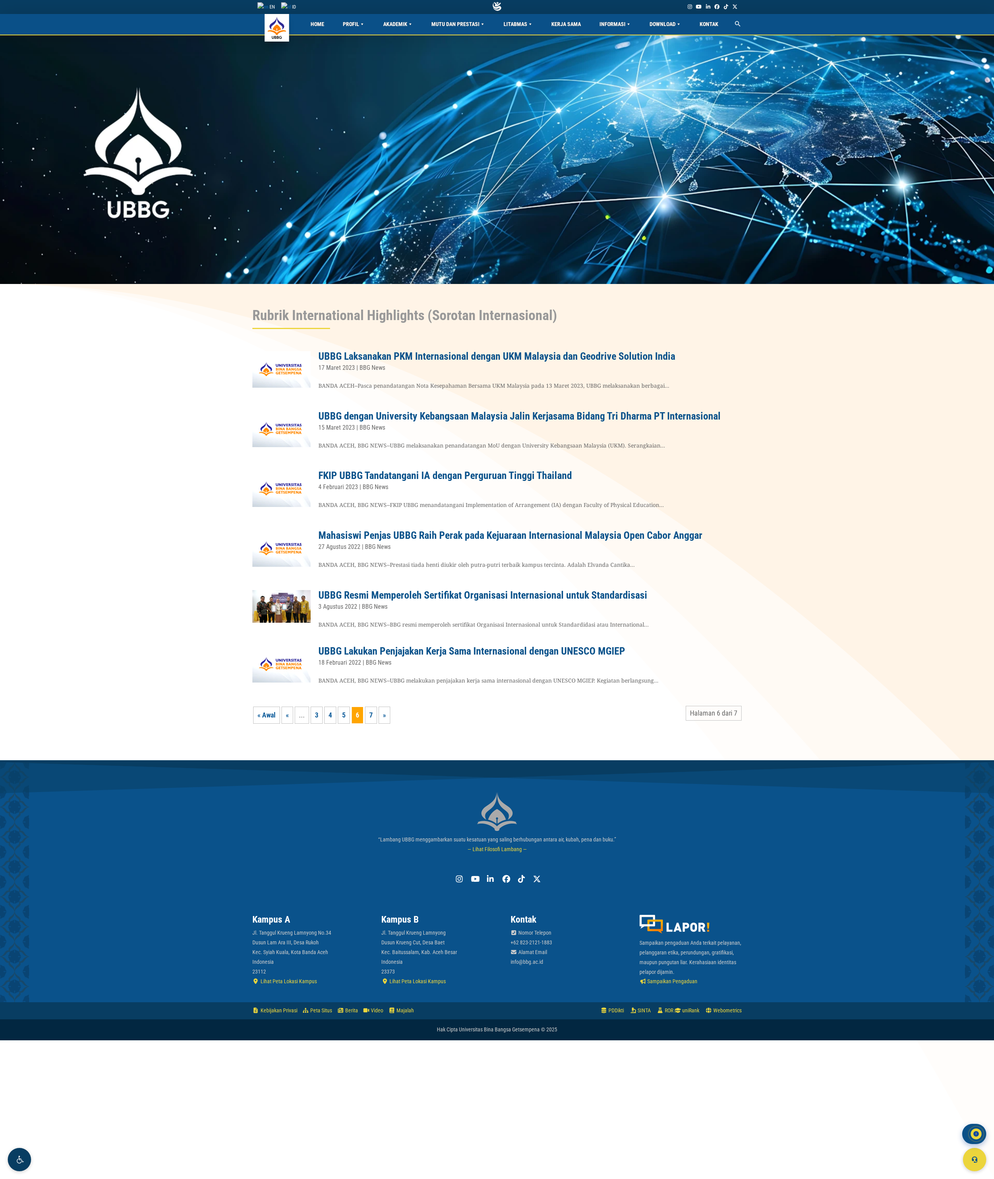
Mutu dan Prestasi (455, 24)
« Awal (266, 715)
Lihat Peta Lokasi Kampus (288, 981)
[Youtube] (699, 7)
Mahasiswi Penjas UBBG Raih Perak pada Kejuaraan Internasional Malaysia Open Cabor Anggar (510, 535)
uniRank (690, 1010)
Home (317, 24)
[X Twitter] (735, 7)
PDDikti (615, 1010)
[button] (19, 1159)
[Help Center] (974, 1159)
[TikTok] (726, 7)
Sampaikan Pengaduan (671, 981)
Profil (351, 24)
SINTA (643, 1010)
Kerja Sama (566, 24)
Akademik (395, 24)
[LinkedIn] (708, 7)
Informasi (613, 24)
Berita (351, 1010)
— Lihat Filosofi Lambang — (497, 849)
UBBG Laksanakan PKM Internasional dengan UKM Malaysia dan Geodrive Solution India (496, 356)
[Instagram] (689, 7)
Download (663, 24)
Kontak (709, 24)
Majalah (404, 1010)
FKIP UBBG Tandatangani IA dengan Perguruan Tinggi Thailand (445, 475)
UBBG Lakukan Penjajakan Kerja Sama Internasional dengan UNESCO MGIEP (471, 651)
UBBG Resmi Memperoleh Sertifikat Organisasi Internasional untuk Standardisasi (482, 595)
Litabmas (515, 24)
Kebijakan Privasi (278, 1010)
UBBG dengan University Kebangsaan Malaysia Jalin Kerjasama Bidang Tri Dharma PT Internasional (519, 416)
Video (376, 1010)
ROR (668, 1010)
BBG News (372, 367)
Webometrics (727, 1010)
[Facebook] (717, 7)
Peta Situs (320, 1010)
